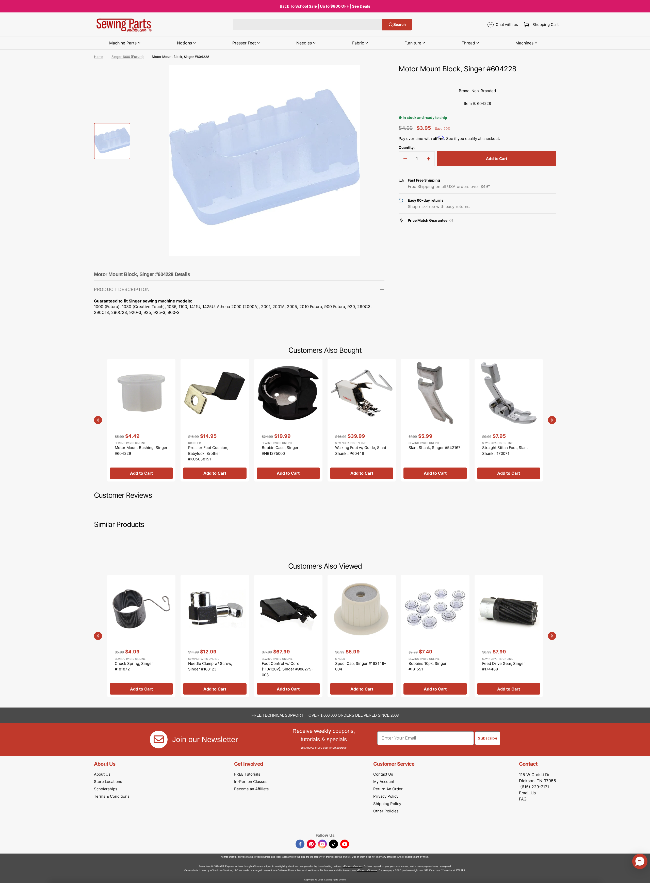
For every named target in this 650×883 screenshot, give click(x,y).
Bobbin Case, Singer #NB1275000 (280, 450)
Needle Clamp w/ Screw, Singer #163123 (210, 666)
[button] (540, 24)
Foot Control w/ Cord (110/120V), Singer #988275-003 (287, 669)
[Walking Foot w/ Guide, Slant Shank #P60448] (362, 420)
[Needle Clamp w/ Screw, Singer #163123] (215, 636)
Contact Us (383, 774)
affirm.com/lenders (353, 866)
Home (98, 57)
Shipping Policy (387, 803)
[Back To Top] (642, 875)
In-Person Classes (250, 781)
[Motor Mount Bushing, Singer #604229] (141, 420)
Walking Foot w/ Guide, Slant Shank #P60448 (360, 450)
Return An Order (388, 788)
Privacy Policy (385, 796)
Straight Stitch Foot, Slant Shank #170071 (505, 450)
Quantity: (407, 147)
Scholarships (105, 788)
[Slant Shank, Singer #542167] (435, 420)
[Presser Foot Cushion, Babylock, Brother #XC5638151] (215, 420)
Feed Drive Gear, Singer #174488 (503, 666)
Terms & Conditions (111, 796)
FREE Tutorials (247, 774)
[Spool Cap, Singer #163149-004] (362, 636)
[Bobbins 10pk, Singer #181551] (435, 636)
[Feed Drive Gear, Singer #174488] (509, 636)
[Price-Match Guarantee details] (451, 220)
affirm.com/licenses (367, 870)
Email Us (527, 792)
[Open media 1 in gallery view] (373, 76)
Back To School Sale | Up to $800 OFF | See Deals (325, 6)
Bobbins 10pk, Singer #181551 (428, 666)
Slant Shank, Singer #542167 (435, 447)
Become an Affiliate (251, 788)
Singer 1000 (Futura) (127, 57)
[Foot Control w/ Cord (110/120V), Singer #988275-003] (288, 636)
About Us (102, 774)
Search (399, 24)
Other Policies (386, 811)
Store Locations (108, 781)
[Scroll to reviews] (477, 79)
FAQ (523, 798)
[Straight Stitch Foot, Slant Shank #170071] (509, 420)
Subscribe (487, 738)
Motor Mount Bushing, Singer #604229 (141, 450)
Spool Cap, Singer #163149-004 (360, 666)
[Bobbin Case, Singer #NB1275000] (288, 420)
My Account (383, 781)
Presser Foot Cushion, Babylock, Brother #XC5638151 (208, 453)
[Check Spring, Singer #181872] (141, 636)
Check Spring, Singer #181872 (134, 666)
